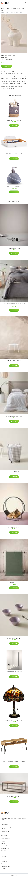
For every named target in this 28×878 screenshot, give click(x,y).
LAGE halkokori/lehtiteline (14, 527)
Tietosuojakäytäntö (5, 866)
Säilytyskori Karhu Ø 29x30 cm (14, 120)
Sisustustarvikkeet (5, 848)
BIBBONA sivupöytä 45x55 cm (14, 360)
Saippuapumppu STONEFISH (14, 186)
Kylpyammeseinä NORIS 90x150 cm (14, 671)
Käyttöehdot (4, 863)
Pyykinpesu (3, 843)
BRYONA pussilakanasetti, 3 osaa (14, 416)
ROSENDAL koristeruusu (14, 248)
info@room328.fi (5, 831)
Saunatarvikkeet (4, 845)
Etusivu (2, 12)
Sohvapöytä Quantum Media (14, 796)
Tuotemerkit (9, 55)
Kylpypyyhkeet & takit (6, 841)
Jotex (14, 55)
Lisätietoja (6, 66)
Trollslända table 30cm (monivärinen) (14, 720)
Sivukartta (3, 868)
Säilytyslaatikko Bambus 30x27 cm (14, 153)
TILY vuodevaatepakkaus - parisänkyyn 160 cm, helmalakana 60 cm (14, 304)
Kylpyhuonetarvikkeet (6, 838)
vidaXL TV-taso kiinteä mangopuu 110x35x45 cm (14, 761)
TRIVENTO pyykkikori (14, 471)
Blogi (2, 859)
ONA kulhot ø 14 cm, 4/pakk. (14, 638)
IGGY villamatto (14, 582)
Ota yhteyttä (4, 861)
